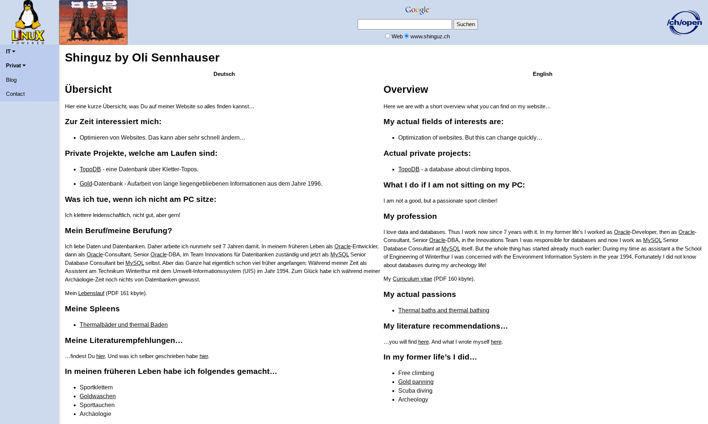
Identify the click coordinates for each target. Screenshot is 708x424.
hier (100, 356)
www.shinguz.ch (430, 36)
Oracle (342, 246)
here (423, 342)
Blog (11, 80)
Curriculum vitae (412, 279)
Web (397, 36)
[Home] (28, 21)
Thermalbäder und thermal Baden (124, 325)
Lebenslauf (91, 293)
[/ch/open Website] (684, 22)
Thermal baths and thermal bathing (443, 310)
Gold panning (416, 382)
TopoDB (90, 169)
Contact (15, 94)
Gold (86, 184)
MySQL (339, 254)
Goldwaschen (98, 396)
